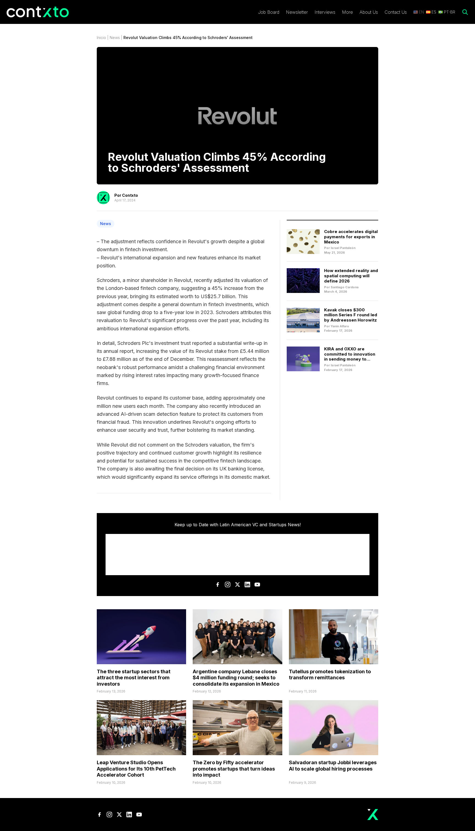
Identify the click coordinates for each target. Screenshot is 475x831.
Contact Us (396, 12)
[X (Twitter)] (237, 584)
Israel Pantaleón (343, 248)
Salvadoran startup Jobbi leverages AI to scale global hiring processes (333, 766)
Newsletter (297, 12)
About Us (369, 12)
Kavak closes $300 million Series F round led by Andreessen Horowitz (350, 315)
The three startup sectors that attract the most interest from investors (133, 678)
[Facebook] (217, 584)
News (115, 37)
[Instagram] (227, 584)
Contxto (130, 195)
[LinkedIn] (247, 584)
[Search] (465, 12)
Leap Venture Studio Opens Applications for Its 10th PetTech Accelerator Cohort (136, 769)
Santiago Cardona (344, 287)
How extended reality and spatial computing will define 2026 (351, 276)
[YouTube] (257, 584)
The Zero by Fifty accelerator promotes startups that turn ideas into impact (234, 769)
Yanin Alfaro (340, 326)
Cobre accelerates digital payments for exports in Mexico (351, 237)
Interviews (324, 12)
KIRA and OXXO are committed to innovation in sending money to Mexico (349, 356)
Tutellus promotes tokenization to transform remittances (330, 675)
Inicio (101, 37)
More (347, 12)
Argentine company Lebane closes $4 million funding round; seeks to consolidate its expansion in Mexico (236, 678)
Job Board (268, 12)
